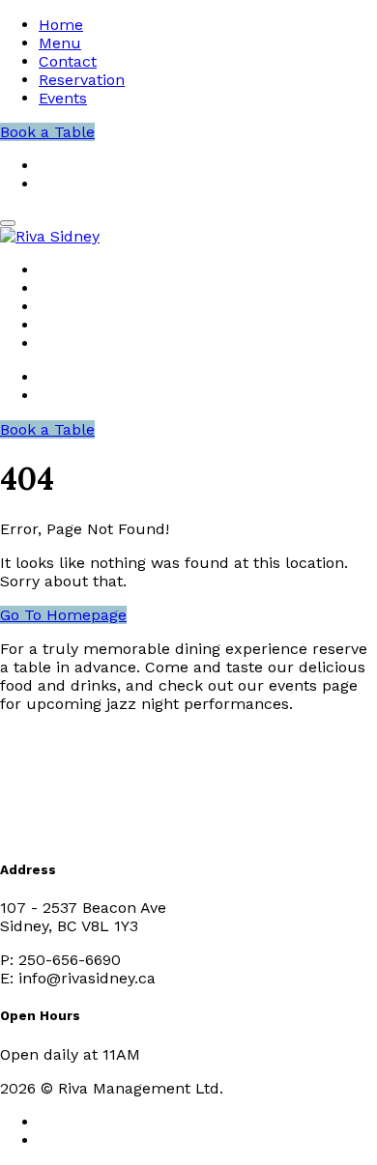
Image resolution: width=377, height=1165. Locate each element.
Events (63, 98)
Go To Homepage (63, 615)
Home (61, 24)
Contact (68, 61)
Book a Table (47, 132)
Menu (60, 43)
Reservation (82, 80)
